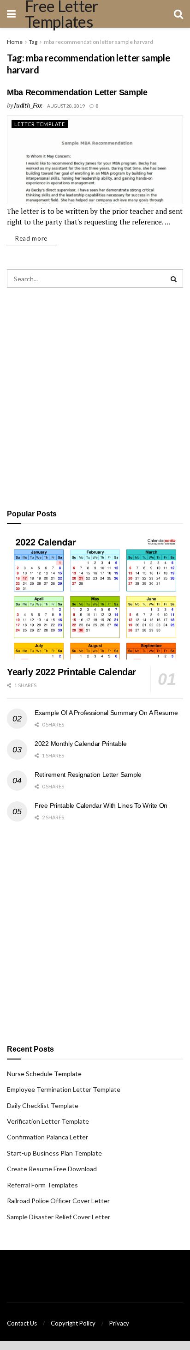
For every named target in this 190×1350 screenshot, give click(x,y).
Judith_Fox (28, 105)
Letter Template (39, 124)
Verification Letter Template (48, 1121)
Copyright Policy (73, 1323)
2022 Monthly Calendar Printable (80, 743)
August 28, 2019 (66, 106)
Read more (31, 238)
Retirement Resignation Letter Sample (88, 774)
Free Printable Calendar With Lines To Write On (101, 805)
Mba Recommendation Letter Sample (77, 92)
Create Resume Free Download (52, 1169)
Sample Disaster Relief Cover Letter (58, 1217)
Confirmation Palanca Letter (47, 1137)
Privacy (119, 1323)
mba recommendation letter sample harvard (98, 41)
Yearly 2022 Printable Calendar (71, 672)
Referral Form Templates (42, 1185)
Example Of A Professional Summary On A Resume (106, 712)
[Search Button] (174, 278)
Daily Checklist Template (42, 1105)
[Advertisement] (95, 397)
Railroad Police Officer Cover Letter (58, 1201)
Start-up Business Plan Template (54, 1153)
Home (15, 41)
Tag (33, 41)
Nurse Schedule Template (44, 1074)
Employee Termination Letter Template (63, 1089)
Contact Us (22, 1323)
